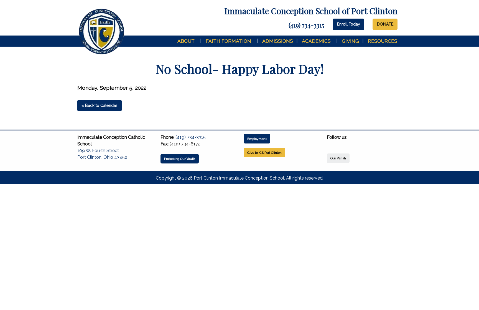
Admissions (277, 41)
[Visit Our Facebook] (331, 144)
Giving (350, 41)
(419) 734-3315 (306, 25)
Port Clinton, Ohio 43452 (102, 157)
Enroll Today (348, 24)
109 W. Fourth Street (98, 150)
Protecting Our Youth (179, 159)
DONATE (385, 24)
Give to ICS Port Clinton (264, 153)
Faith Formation (228, 41)
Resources (382, 41)
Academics (316, 41)
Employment (257, 139)
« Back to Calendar (99, 105)
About (186, 41)
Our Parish (338, 158)
